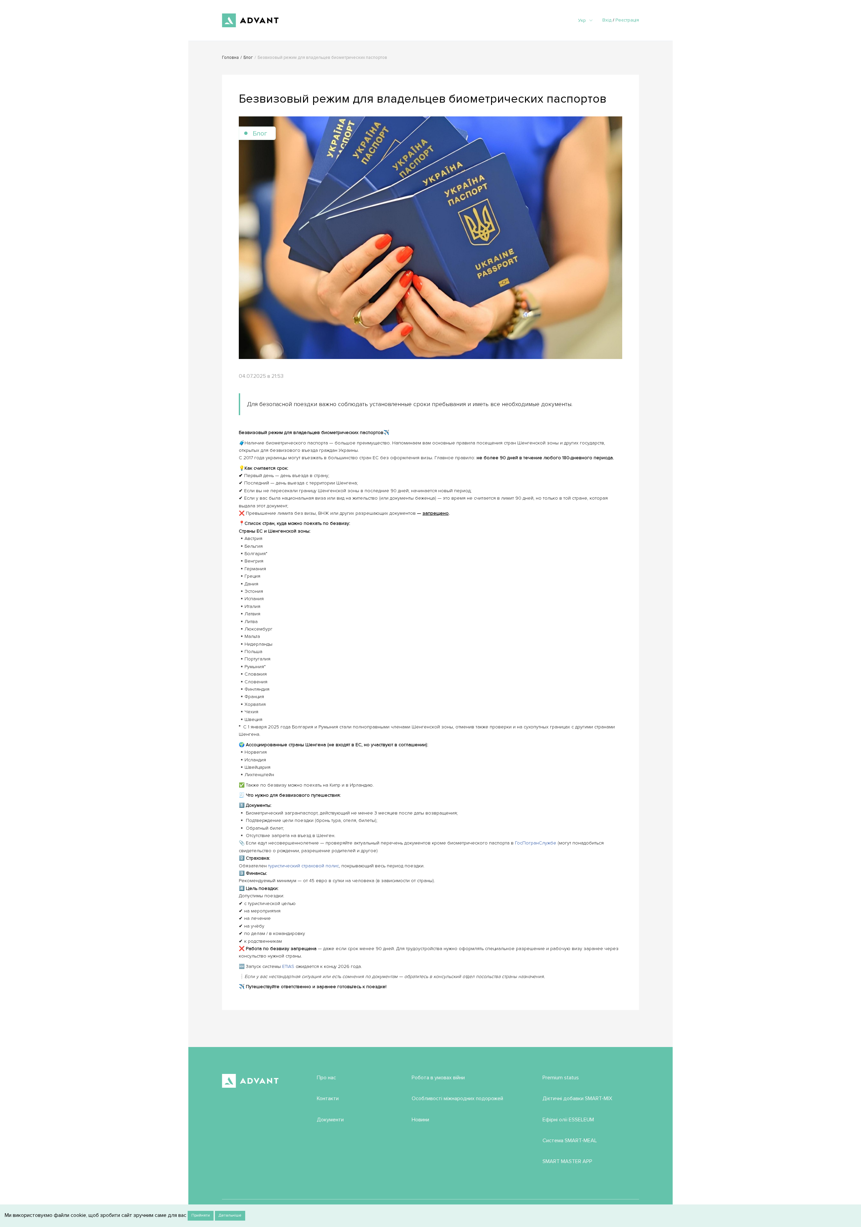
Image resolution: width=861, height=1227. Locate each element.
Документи (330, 1119)
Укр (582, 20)
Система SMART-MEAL (569, 1140)
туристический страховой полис (303, 866)
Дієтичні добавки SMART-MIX (577, 1098)
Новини (420, 1119)
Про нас (326, 1077)
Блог (248, 57)
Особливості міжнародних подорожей (457, 1098)
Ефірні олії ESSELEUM (568, 1119)
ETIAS (288, 966)
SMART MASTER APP (567, 1161)
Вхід (606, 20)
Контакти (328, 1098)
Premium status (560, 1077)
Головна (230, 57)
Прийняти (200, 1215)
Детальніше (230, 1215)
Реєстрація (627, 20)
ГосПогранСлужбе (535, 843)
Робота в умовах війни (438, 1077)
